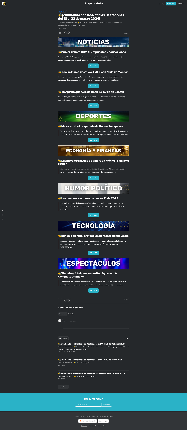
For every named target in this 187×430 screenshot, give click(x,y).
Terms (99, 416)
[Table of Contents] (2, 215)
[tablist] (66, 314)
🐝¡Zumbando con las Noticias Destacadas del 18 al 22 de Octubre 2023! (91, 344)
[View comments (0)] (65, 33)
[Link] (55, 52)
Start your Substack (88, 421)
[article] (93, 349)
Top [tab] (60, 338)
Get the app (103, 421)
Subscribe (171, 3)
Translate (62, 11)
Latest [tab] (65, 338)
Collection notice (107, 416)
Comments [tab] (62, 314)
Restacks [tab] (71, 314)
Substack (84, 426)
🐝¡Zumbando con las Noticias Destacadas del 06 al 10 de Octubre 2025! (91, 373)
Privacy (93, 416)
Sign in (180, 3)
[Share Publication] (163, 3)
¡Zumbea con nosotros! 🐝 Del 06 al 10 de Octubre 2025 (77, 376)
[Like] (60, 33)
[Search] (159, 3)
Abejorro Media (71, 351)
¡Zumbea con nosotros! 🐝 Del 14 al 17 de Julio (74, 363)
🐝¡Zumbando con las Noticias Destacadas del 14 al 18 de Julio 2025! (90, 360)
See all (62, 387)
